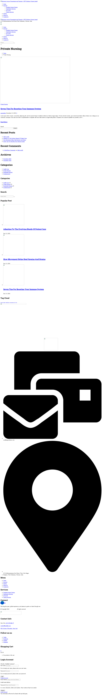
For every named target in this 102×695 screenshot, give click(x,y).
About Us (5, 15)
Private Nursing (4, 104)
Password (3, 671)
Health (4, 302)
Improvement (12, 302)
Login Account (4, 692)
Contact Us (5, 17)
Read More (4, 122)
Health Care (6, 169)
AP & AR (8, 10)
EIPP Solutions (13, 609)
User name (3, 665)
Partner (5, 13)
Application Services (11, 9)
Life (14, 302)
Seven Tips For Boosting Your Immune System (21, 109)
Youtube (5, 640)
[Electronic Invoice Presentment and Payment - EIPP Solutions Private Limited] (19, 1)
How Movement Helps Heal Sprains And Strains (14, 140)
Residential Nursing (7, 172)
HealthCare (7, 302)
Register (2, 690)
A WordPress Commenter (9, 150)
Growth (2, 302)
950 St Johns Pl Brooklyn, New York (9, 628)
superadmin (3, 113)
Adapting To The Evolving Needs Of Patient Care (15, 138)
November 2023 (7, 159)
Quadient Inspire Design (12, 7)
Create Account (4, 678)
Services (5, 5)
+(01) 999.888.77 (9, 623)
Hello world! (6, 137)
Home (4, 4)
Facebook (5, 639)
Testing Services (10, 12)
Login (2, 676)
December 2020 (7, 160)
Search (2, 126)
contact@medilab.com (6, 626)
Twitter (4, 637)
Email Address (4, 679)
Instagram (5, 642)
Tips (16, 302)
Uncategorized (6, 174)
